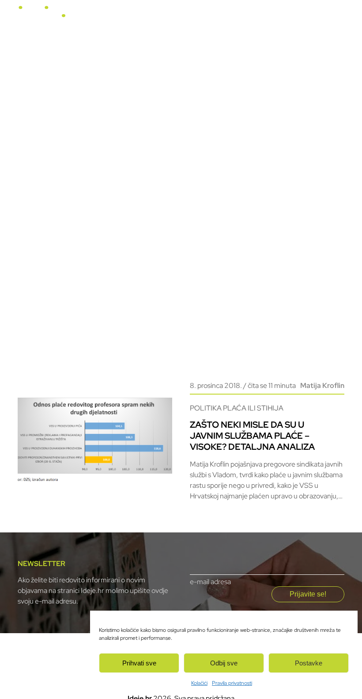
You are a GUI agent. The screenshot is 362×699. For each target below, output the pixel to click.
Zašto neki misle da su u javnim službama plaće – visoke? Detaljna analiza (252, 435)
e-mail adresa (210, 581)
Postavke (308, 663)
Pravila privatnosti (232, 683)
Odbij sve (224, 663)
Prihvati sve (139, 663)
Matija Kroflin (322, 385)
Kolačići (199, 683)
